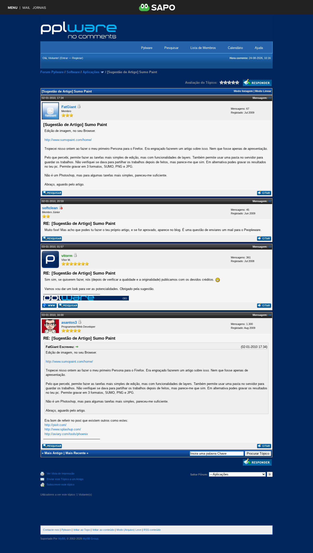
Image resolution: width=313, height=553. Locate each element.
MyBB (61, 538)
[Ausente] (61, 208)
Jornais (39, 7)
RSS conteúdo (152, 529)
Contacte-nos (51, 529)
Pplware (146, 48)
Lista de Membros (203, 48)
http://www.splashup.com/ (63, 429)
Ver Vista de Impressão (60, 473)
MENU (12, 7)
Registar (77, 58)
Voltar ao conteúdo (103, 529)
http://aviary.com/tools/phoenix (66, 434)
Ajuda (259, 48)
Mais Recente (76, 453)
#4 (269, 314)
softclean (50, 208)
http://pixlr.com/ (56, 425)
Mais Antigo (54, 453)
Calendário (235, 48)
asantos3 (69, 322)
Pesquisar (171, 48)
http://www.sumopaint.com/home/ (68, 140)
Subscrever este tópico (60, 484)
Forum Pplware (52, 72)
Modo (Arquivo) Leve (128, 529)
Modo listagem (243, 91)
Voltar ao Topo (81, 529)
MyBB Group (90, 538)
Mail (26, 7)
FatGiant (68, 107)
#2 (269, 201)
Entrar (64, 58)
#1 (269, 97)
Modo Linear (263, 91)
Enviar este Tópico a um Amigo (65, 479)
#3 (269, 246)
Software (73, 72)
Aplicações (91, 72)
